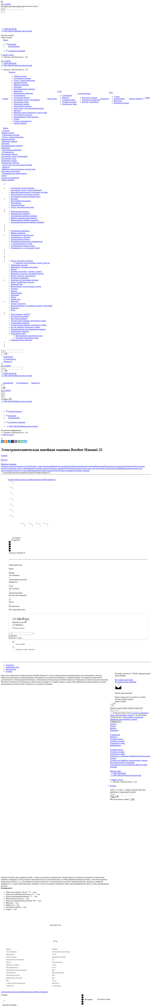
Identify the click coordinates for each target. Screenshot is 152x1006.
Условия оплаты (116, 739)
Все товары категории (124, 680)
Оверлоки (70, 466)
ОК (133, 799)
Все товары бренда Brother (125, 682)
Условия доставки (117, 741)
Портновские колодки (72, 468)
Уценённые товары (55, 468)
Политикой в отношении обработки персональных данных (126, 718)
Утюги (56, 471)
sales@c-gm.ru (8, 55)
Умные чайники (83, 471)
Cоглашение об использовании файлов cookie (128, 765)
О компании (115, 735)
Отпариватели (129, 466)
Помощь (113, 767)
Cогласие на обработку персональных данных (128, 760)
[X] (12, 441)
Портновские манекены (113, 466)
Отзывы (9, 671)
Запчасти (115, 468)
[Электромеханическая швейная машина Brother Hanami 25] (34, 480)
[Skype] (22, 441)
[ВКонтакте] (2, 441)
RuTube (113, 786)
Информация (115, 745)
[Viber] (15, 441)
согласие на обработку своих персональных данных (129, 714)
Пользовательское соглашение (122, 762)
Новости (113, 737)
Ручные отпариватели (68, 471)
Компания (114, 730)
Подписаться (115, 722)
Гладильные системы (22, 466)
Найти (113, 797)
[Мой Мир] (9, 441)
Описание (10, 665)
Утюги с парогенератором (41, 466)
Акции (113, 726)
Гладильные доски (40, 468)
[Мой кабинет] (2, 380)
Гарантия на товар (117, 743)
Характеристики (12, 667)
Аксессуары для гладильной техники (96, 468)
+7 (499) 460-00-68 (9, 29)
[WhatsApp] (19, 441)
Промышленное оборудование (41, 471)
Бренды (113, 728)
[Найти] (3, 11)
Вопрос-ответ (115, 771)
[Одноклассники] (5, 441)
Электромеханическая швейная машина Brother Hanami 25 (24, 992)
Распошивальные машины (84, 466)
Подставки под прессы (19, 471)
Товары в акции (7, 466)
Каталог (113, 724)
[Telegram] (25, 441)
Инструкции (11, 669)
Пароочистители (59, 466)
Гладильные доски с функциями (20, 468)
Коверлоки (99, 466)
